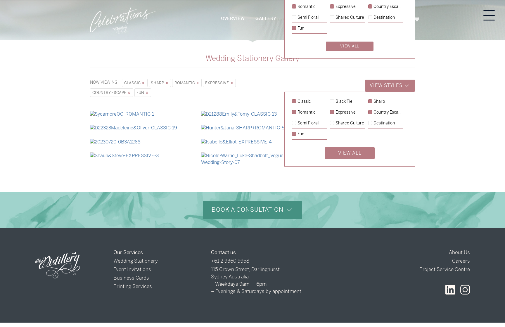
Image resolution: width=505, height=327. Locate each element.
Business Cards (131, 278)
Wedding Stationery (135, 261)
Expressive (217, 83)
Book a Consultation (248, 209)
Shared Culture (349, 123)
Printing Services (132, 286)
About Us (459, 252)
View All (350, 153)
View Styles (387, 85)
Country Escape (109, 92)
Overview (233, 18)
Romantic (185, 83)
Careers (461, 261)
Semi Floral (308, 123)
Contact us (223, 252)
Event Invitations (132, 269)
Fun (140, 92)
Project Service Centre (444, 269)
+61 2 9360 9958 (230, 261)
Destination (384, 123)
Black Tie (343, 101)
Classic (132, 83)
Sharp (158, 83)
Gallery (265, 18)
